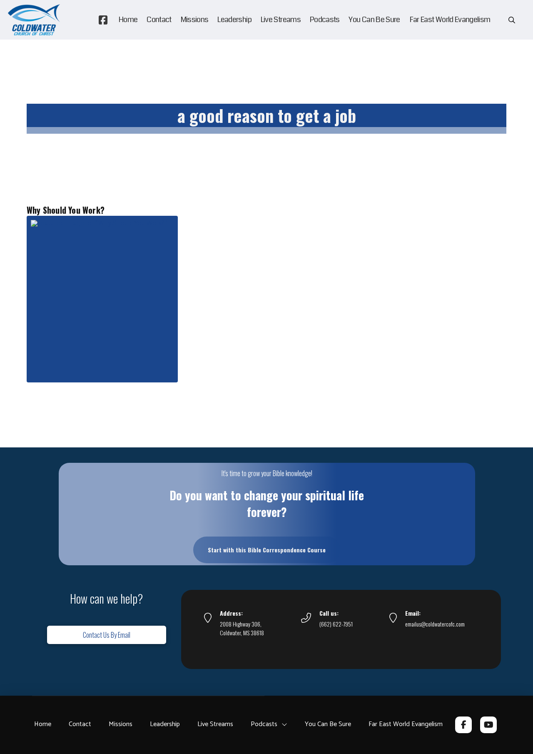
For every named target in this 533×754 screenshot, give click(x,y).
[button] (512, 20)
